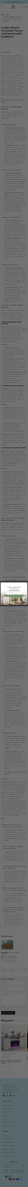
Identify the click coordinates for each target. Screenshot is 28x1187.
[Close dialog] (26, 583)
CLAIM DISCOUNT (14, 595)
